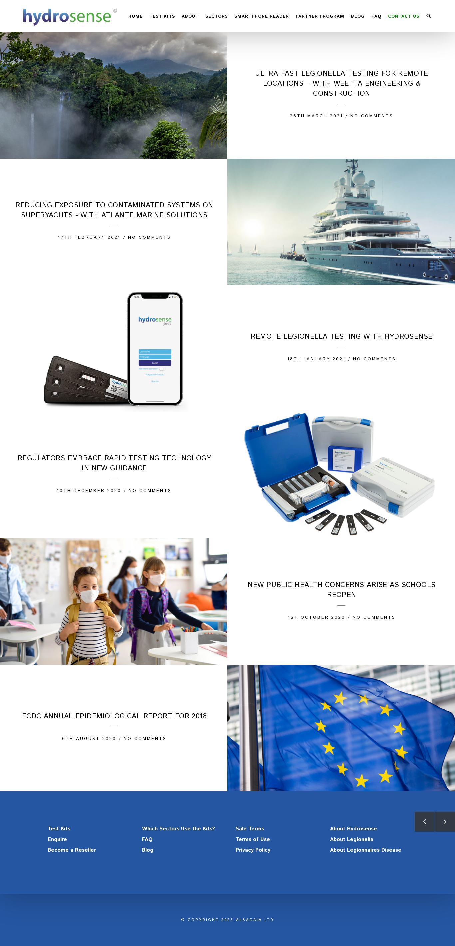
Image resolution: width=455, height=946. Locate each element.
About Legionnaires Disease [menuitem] (365, 850)
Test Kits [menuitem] (59, 829)
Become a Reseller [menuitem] (72, 850)
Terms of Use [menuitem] (253, 839)
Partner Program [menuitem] (320, 16)
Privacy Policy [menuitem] (253, 850)
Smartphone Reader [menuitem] (261, 16)
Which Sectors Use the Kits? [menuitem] (178, 829)
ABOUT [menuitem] (190, 16)
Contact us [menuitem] (403, 16)
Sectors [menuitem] (216, 16)
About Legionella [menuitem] (351, 839)
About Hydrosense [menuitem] (353, 829)
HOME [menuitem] (135, 16)
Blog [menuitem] (358, 16)
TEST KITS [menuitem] (162, 16)
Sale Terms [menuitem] (250, 829)
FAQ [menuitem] (376, 16)
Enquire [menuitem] (57, 839)
